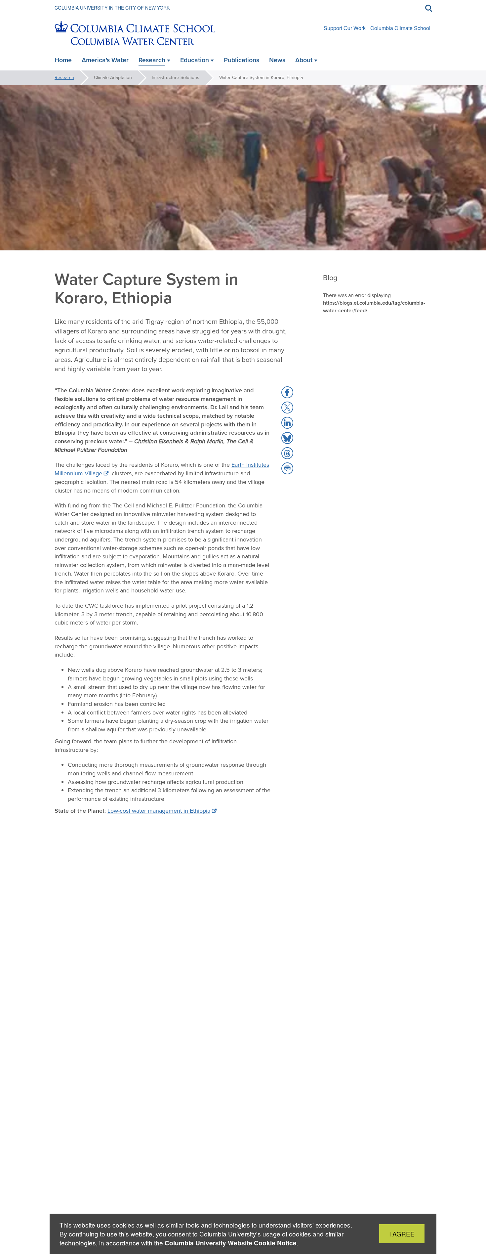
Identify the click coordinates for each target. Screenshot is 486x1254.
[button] (287, 392)
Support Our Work (345, 28)
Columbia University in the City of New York (112, 7)
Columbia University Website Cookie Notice (231, 1242)
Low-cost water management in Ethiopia (158, 810)
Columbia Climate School (400, 28)
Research (64, 77)
